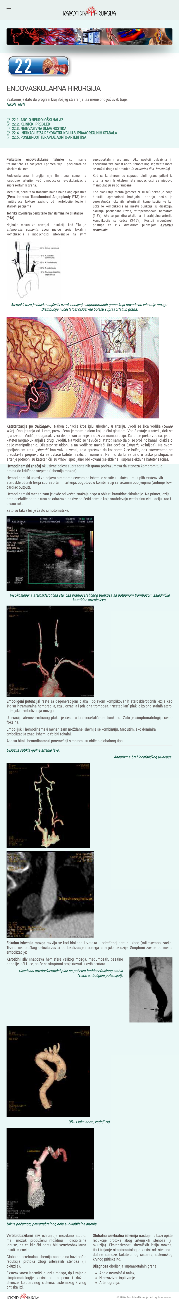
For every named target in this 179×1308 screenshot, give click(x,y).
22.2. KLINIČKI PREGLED (31, 124)
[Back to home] (89, 10)
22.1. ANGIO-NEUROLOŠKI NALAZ (37, 120)
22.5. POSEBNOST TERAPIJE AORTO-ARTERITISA (49, 137)
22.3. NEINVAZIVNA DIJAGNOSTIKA (39, 128)
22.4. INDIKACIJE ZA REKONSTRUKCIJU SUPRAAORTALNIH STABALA (64, 133)
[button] (9, 10)
